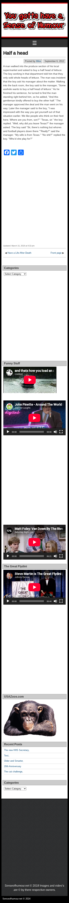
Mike (38, 61)
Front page (56, 253)
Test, (6, 755)
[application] (34, 417)
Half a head (15, 53)
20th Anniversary (12, 766)
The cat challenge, (13, 771)
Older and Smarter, (13, 761)
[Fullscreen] (61, 432)
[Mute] (55, 432)
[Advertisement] (34, 202)
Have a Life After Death (19, 253)
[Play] (8, 432)
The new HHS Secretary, (16, 750)
